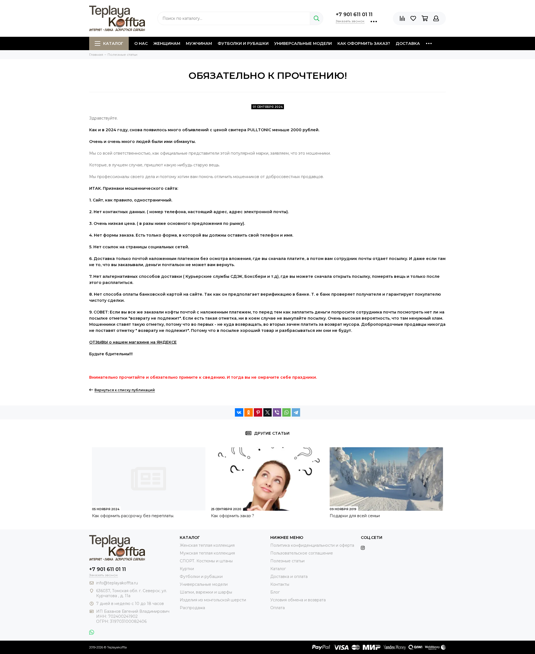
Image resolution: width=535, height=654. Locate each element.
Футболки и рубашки (243, 43)
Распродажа (192, 607)
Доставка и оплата (289, 576)
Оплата (277, 607)
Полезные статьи (287, 560)
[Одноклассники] (248, 412)
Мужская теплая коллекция (207, 553)
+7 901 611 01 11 (354, 14)
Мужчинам (199, 43)
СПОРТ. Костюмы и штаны (206, 560)
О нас (141, 43)
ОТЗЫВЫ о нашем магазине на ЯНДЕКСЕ (133, 342)
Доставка (408, 43)
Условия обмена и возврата (298, 599)
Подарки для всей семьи (355, 515)
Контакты (279, 584)
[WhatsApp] (286, 412)
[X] (267, 412)
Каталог (113, 43)
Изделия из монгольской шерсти (213, 599)
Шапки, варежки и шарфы (206, 592)
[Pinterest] (258, 412)
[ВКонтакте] (239, 412)
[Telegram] (296, 412)
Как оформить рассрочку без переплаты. (133, 515)
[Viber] (277, 412)
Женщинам (166, 43)
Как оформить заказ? (363, 43)
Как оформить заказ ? (232, 515)
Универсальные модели (303, 43)
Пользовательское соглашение (301, 553)
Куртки (187, 568)
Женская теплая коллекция (207, 545)
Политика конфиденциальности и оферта (312, 545)
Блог (275, 592)
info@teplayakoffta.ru (117, 582)
